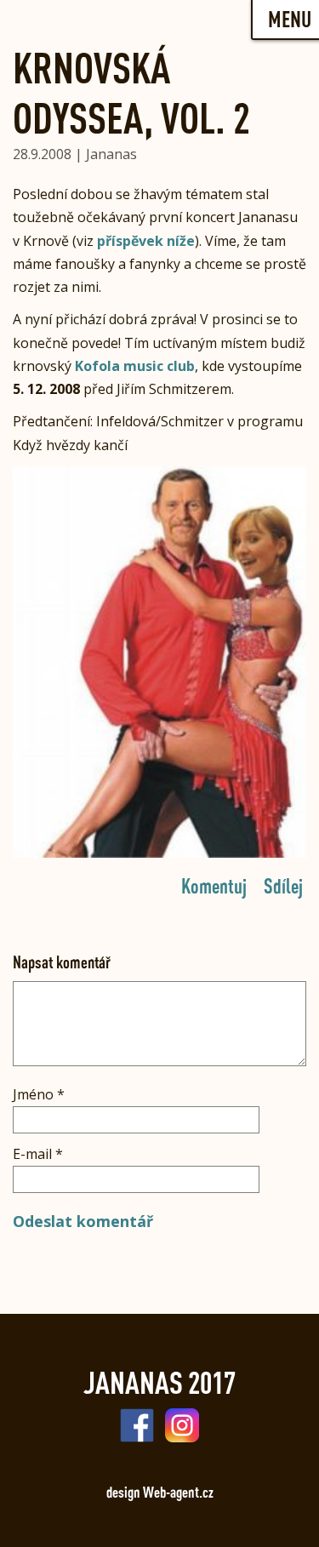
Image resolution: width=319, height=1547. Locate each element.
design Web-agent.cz (160, 1491)
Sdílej (283, 885)
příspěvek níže (146, 240)
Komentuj (214, 885)
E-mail (38, 1154)
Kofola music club (135, 366)
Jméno (39, 1094)
